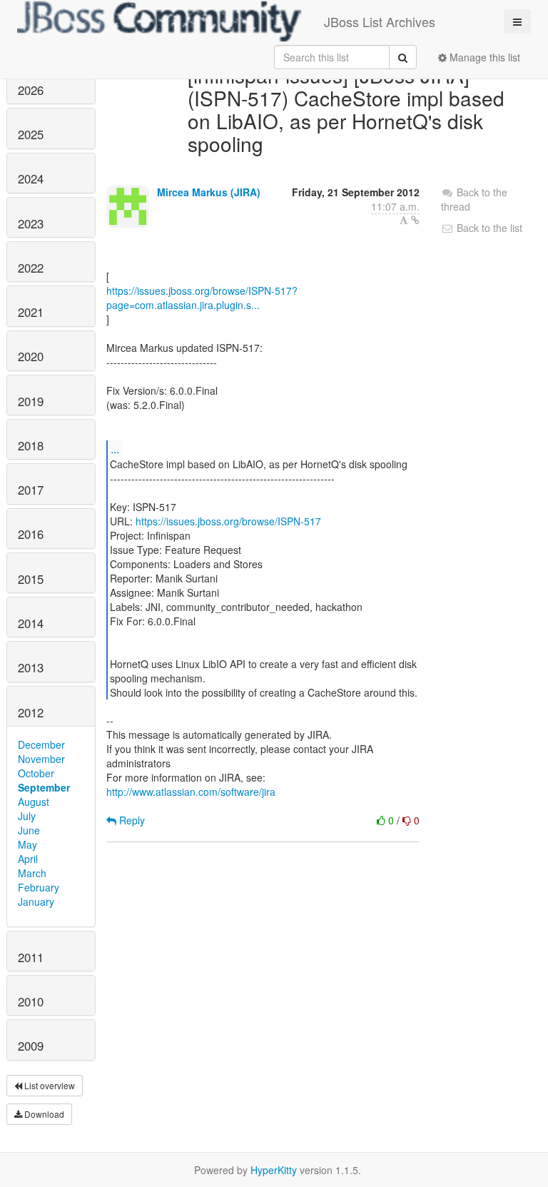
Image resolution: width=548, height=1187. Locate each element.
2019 (31, 401)
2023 (31, 223)
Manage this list (483, 57)
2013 (31, 667)
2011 (31, 957)
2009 (31, 1045)
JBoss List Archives (379, 21)
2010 (31, 1001)
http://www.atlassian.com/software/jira (190, 791)
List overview (48, 1085)
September (44, 787)
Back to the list (488, 228)
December (41, 744)
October (36, 773)
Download (43, 1114)
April (28, 859)
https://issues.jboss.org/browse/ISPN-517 (228, 521)
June (29, 830)
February (38, 887)
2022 (31, 267)
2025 (31, 134)
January (36, 901)
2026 (31, 90)
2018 (31, 445)
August (33, 801)
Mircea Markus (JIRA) (208, 192)
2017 (31, 489)
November (41, 759)
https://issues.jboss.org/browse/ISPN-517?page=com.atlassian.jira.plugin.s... (202, 297)
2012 (31, 712)
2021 (31, 311)
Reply (130, 820)
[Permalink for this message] (415, 219)
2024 (31, 178)
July (27, 816)
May (27, 844)
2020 (31, 356)
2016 (31, 533)
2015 (31, 578)
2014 (31, 623)
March (32, 873)
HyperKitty (273, 1170)
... (115, 448)
